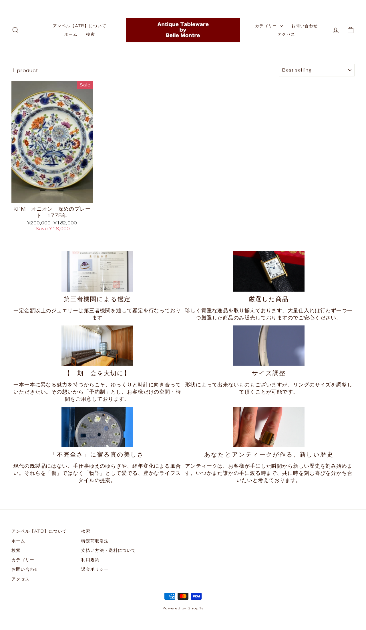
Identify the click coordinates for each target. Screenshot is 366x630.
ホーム (70, 34)
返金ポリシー (94, 569)
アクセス (286, 34)
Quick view (52, 195)
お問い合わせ (304, 25)
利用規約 (90, 559)
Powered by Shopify (183, 608)
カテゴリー (267, 25)
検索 (90, 34)
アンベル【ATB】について (79, 25)
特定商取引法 (94, 541)
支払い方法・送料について (108, 550)
